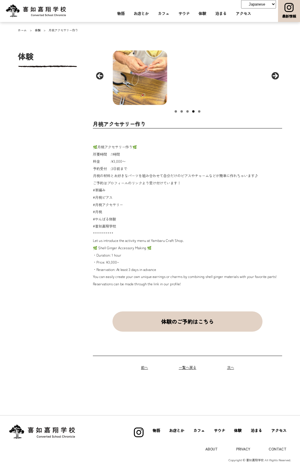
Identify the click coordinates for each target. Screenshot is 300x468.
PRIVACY (243, 449)
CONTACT (278, 449)
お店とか (141, 13)
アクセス (243, 13)
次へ (230, 367)
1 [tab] (176, 111)
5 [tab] (199, 111)
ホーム (22, 30)
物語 (121, 13)
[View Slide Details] (140, 77)
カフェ (163, 13)
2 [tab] (181, 111)
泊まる (221, 13)
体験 (202, 13)
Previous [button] (100, 76)
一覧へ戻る (187, 367)
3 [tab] (187, 111)
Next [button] (274, 76)
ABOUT (211, 449)
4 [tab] (193, 111)
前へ (144, 367)
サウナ (184, 13)
